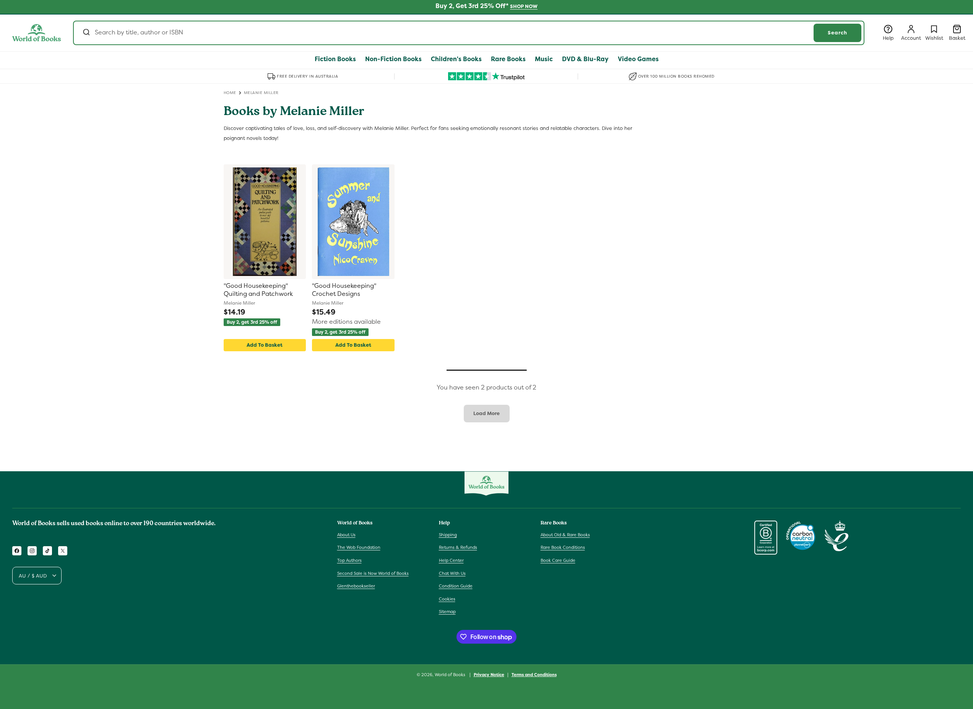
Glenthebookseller (356, 586)
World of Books (450, 674)
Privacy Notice (489, 674)
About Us (346, 534)
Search (837, 33)
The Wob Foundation (358, 547)
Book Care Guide (558, 560)
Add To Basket (265, 345)
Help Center (451, 560)
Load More (486, 413)
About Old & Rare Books (565, 534)
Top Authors (349, 560)
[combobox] (468, 33)
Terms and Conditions (534, 674)
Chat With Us (452, 573)
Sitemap (447, 611)
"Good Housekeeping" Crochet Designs (344, 289)
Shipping (448, 534)
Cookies (447, 599)
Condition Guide (456, 586)
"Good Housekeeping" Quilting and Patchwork (258, 289)
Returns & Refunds (458, 547)
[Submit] (86, 32)
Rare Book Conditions (563, 547)
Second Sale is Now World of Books (373, 573)
